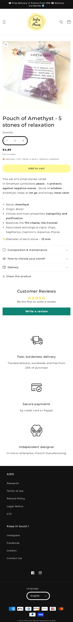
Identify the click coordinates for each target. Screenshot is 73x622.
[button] (4, 22)
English (35, 595)
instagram (13, 535)
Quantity (8, 132)
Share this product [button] (18, 276)
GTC (9, 513)
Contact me (14, 558)
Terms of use (15, 490)
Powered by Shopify (47, 620)
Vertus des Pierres (31, 620)
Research (13, 483)
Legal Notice (15, 506)
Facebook (13, 542)
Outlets (11, 550)
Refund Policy (16, 498)
